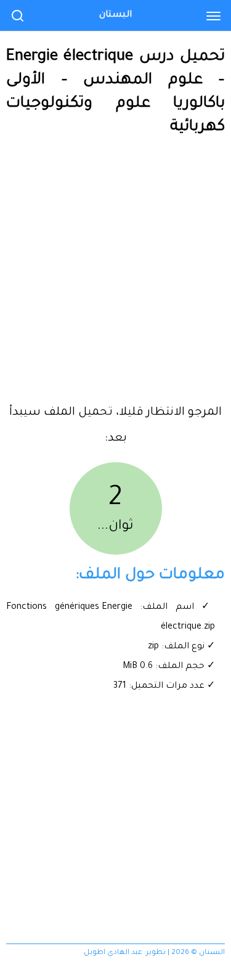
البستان (115, 15)
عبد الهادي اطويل (113, 953)
